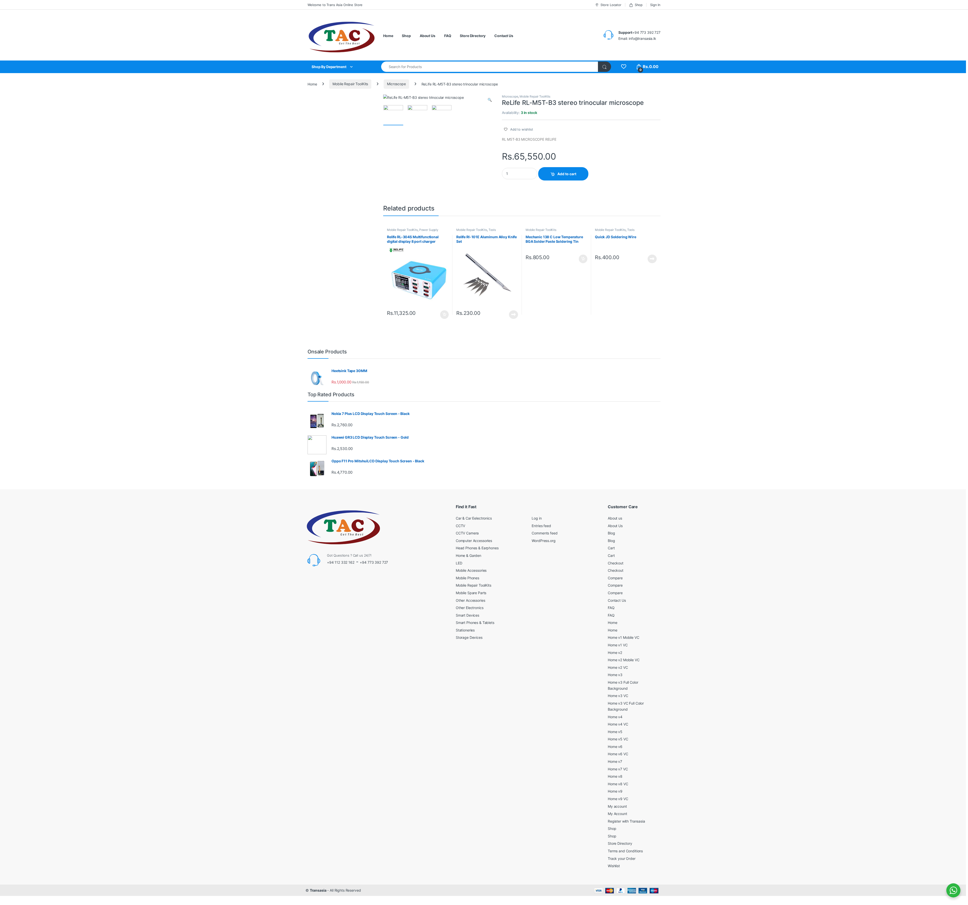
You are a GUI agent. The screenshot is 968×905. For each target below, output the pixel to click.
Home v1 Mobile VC (623, 637)
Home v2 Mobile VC (624, 660)
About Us (427, 36)
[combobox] (489, 67)
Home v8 (615, 776)
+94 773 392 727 (374, 562)
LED (459, 563)
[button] (490, 100)
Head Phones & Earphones (477, 548)
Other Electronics (469, 608)
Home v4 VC (618, 724)
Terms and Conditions (625, 851)
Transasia (318, 890)
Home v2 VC (618, 667)
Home (388, 36)
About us (615, 518)
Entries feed (541, 526)
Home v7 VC (618, 769)
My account (617, 806)
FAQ (447, 36)
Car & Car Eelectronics (474, 518)
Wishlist (614, 866)
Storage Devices (469, 637)
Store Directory (473, 36)
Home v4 (615, 717)
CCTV (460, 526)
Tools (492, 230)
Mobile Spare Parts (471, 593)
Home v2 (615, 652)
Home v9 (615, 791)
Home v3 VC (618, 695)
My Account (617, 813)
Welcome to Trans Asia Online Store (335, 5)
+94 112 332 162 (340, 562)
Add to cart (566, 174)
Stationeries (465, 630)
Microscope (396, 84)
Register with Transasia (626, 821)
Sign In (655, 5)
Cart (611, 548)
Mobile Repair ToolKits (350, 84)
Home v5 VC (618, 739)
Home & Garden (468, 555)
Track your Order (622, 858)
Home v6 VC (618, 754)
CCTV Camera (467, 533)
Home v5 (615, 732)
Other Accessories (470, 600)
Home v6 (615, 746)
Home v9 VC (618, 799)
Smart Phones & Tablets (475, 622)
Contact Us (503, 36)
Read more (513, 314)
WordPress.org (543, 540)
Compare (615, 578)
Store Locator (610, 5)
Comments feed (544, 533)
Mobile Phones (467, 578)
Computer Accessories (474, 540)
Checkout (615, 563)
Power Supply (428, 230)
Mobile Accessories (471, 570)
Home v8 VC (618, 784)
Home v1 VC (618, 645)
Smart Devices (467, 615)
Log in (536, 518)
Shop (639, 5)
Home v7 (615, 761)
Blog (611, 533)
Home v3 (615, 675)
